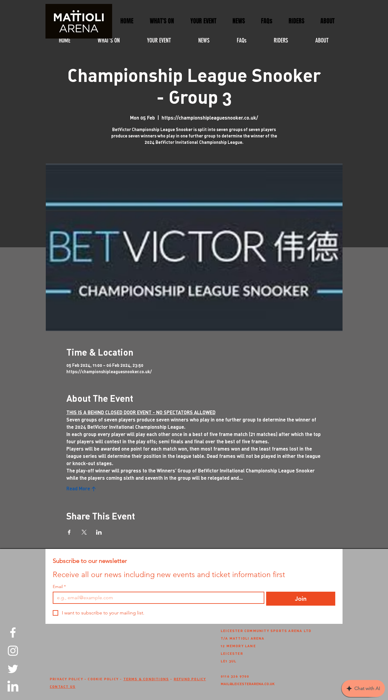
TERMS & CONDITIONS (146, 679)
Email (59, 586)
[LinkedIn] (13, 687)
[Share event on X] (84, 532)
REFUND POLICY (190, 679)
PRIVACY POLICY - (69, 679)
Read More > (81, 488)
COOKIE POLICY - (105, 679)
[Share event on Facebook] (69, 532)
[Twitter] (13, 669)
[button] (203, 21)
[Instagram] (13, 651)
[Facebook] (13, 632)
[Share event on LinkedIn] (99, 532)
